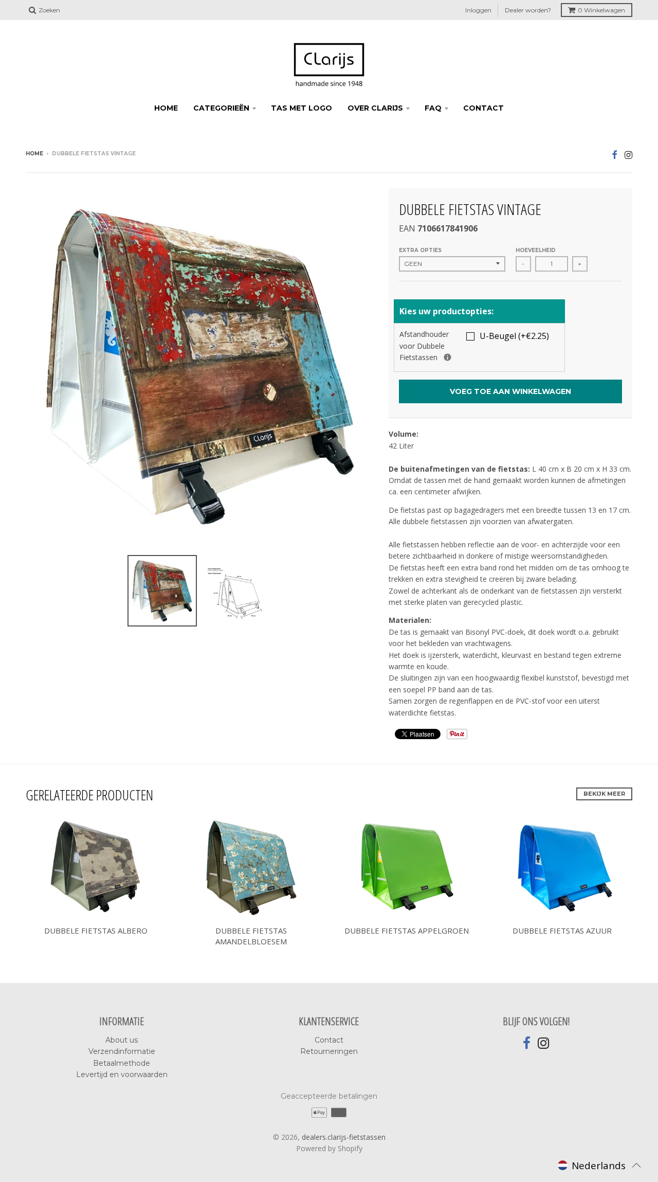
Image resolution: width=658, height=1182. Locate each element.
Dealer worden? (528, 10)
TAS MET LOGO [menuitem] (301, 108)
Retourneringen (329, 1051)
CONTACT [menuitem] (483, 108)
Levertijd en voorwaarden (122, 1074)
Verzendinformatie (121, 1051)
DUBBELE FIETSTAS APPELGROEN (406, 930)
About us (121, 1040)
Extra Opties (420, 250)
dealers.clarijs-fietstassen (344, 1137)
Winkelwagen (601, 10)
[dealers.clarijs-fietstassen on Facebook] (614, 154)
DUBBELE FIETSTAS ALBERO (96, 930)
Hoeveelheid (536, 250)
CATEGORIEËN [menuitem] (221, 108)
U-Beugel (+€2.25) (514, 336)
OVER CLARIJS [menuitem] (375, 108)
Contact (329, 1040)
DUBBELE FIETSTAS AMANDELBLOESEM (251, 935)
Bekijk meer (604, 793)
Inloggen (478, 10)
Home (34, 153)
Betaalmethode (121, 1063)
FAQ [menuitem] (433, 108)
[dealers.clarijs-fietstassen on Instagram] (628, 154)
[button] (599, 1165)
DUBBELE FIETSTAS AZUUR (562, 930)
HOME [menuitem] (166, 108)
